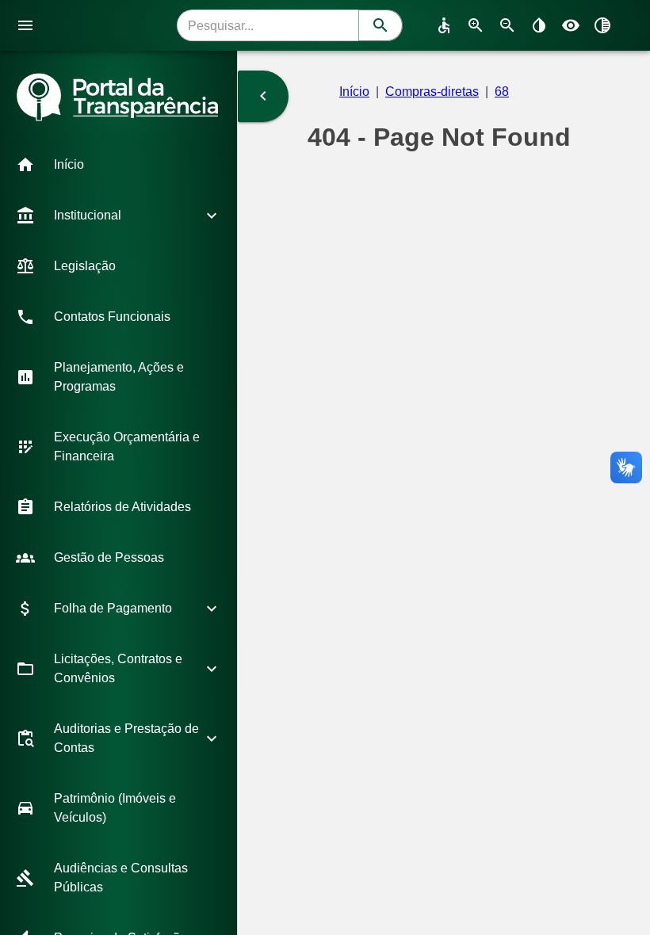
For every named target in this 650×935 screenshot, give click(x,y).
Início (354, 91)
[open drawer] (25, 25)
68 (502, 91)
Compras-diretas (432, 91)
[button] (118, 165)
